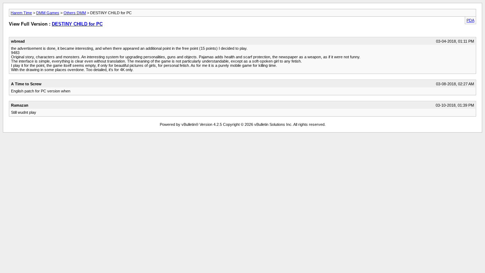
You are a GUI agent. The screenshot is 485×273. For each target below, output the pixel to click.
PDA (470, 20)
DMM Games (47, 13)
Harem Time (21, 13)
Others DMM (75, 13)
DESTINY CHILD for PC (77, 24)
